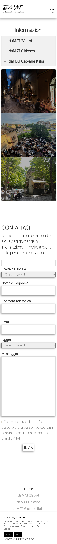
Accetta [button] (8, 534)
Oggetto (7, 339)
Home (28, 488)
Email (5, 322)
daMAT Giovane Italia (28, 508)
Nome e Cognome (14, 283)
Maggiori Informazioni (19, 539)
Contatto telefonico (16, 301)
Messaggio (9, 353)
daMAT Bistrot (28, 495)
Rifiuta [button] (18, 534)
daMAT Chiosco (28, 502)
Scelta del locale (13, 269)
